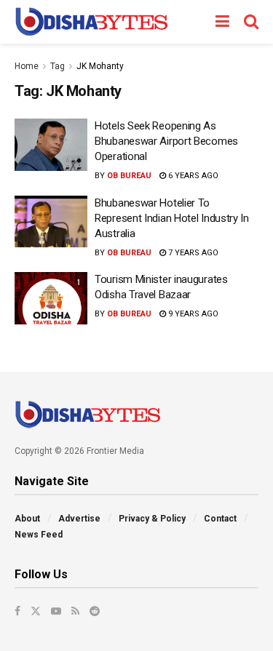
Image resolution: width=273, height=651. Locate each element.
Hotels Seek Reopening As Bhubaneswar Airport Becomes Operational (166, 141)
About (27, 519)
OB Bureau (129, 175)
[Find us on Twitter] (36, 611)
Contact (220, 519)
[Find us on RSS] (75, 611)
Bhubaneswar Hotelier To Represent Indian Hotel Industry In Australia (172, 218)
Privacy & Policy (152, 519)
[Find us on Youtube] (56, 611)
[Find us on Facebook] (17, 611)
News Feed (39, 535)
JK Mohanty (100, 66)
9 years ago (192, 314)
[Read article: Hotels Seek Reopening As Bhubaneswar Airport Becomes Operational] (51, 145)
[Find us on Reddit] (95, 611)
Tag (57, 66)
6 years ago (192, 175)
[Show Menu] (222, 22)
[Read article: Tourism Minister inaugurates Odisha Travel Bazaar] (51, 298)
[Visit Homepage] (91, 21)
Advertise (79, 519)
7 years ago (192, 252)
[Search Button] (251, 22)
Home (27, 66)
